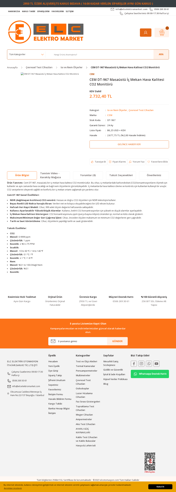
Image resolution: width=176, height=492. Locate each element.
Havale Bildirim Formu (59, 398)
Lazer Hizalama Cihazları (84, 395)
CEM (109, 115)
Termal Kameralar (85, 366)
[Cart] (162, 32)
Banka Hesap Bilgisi (59, 408)
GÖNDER (117, 341)
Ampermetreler (84, 419)
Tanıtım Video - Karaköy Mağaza (50, 175)
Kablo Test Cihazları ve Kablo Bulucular (86, 439)
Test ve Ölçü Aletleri (86, 361)
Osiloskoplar (82, 388)
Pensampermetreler (86, 370)
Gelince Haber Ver (129, 144)
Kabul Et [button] (160, 486)
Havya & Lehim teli (86, 445)
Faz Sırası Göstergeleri (88, 401)
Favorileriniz (54, 389)
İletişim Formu (55, 394)
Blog (105, 383)
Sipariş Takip (55, 375)
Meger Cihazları (84, 414)
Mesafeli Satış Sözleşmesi (110, 363)
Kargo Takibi (55, 403)
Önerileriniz (154, 175)
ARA (161, 54)
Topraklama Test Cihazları (85, 408)
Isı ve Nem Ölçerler (117, 110)
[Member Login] (146, 33)
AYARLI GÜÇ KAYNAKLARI (83, 430)
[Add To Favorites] (157, 162)
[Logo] (46, 32)
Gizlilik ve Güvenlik (113, 369)
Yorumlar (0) (88, 175)
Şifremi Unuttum (56, 380)
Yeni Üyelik (54, 366)
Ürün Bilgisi (22, 175)
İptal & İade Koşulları (114, 374)
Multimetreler (83, 375)
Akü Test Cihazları (85, 424)
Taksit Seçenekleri (121, 175)
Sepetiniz (53, 384)
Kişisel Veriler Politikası (115, 379)
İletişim (52, 413)
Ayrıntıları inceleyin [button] (13, 488)
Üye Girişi (53, 370)
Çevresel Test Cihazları (141, 110)
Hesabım (53, 361)
